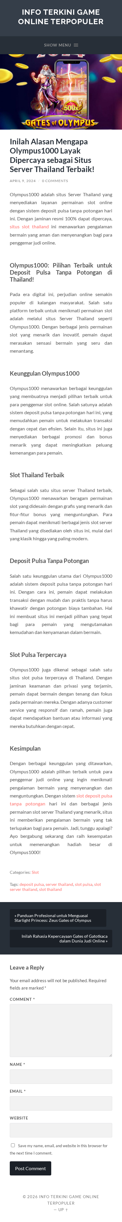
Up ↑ (63, 1209)
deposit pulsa (32, 884)
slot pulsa (83, 884)
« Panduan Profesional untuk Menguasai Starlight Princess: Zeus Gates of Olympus (53, 918)
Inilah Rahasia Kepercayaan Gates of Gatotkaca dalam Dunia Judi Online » (64, 938)
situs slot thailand (29, 226)
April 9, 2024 (23, 181)
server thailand (59, 884)
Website (19, 1118)
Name (17, 1064)
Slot (35, 872)
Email (18, 1091)
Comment (22, 999)
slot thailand (50, 889)
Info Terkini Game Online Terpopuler (61, 16)
